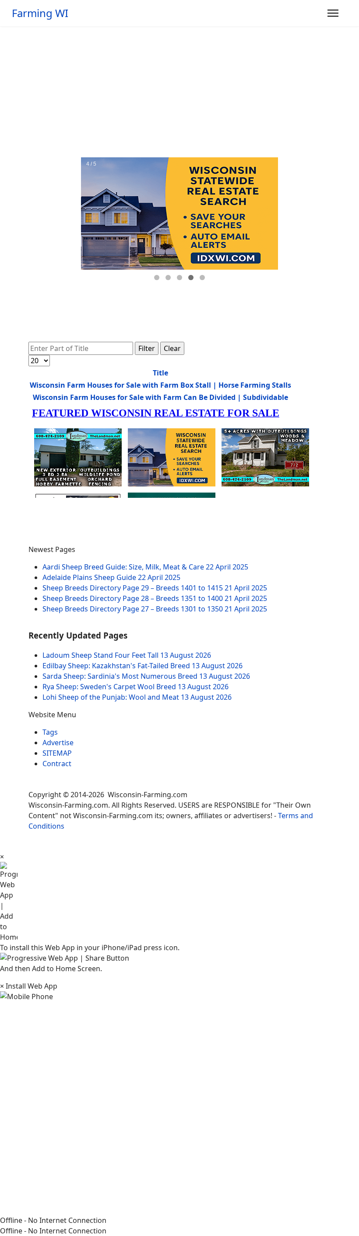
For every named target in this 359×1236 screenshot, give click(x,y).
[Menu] (332, 13)
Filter (146, 348)
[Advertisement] (179, 92)
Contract (56, 763)
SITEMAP (57, 753)
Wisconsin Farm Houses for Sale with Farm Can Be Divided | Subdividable (160, 397)
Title (160, 373)
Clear (172, 348)
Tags (50, 732)
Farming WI (40, 13)
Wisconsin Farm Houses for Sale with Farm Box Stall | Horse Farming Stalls (160, 385)
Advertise (58, 742)
